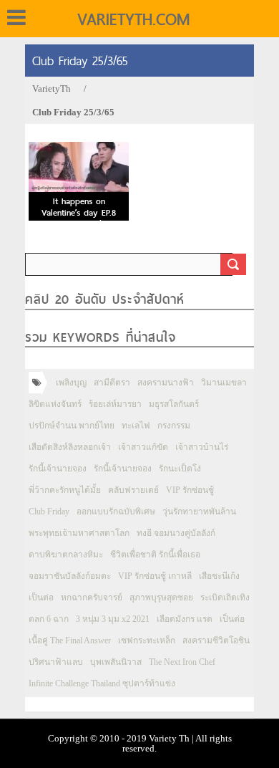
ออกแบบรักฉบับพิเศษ (116, 512)
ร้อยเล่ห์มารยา (115, 404)
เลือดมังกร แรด (184, 619)
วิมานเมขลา (224, 383)
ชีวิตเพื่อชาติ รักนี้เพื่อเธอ (155, 554)
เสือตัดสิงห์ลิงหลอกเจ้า (70, 447)
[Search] (233, 264)
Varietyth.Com (133, 19)
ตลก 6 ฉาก (49, 619)
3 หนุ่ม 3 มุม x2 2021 (113, 619)
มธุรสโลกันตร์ (174, 404)
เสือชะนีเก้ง (219, 576)
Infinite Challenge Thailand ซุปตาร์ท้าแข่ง (102, 683)
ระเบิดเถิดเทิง (225, 597)
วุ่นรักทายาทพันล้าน (199, 512)
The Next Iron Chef (182, 662)
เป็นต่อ (41, 597)
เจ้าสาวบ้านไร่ (201, 447)
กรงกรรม (173, 426)
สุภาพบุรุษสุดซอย (161, 597)
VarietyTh (51, 88)
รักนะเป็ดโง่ (180, 469)
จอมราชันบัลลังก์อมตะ (70, 576)
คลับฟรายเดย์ (133, 490)
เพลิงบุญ (71, 383)
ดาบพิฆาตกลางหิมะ (66, 554)
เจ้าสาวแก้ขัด (143, 447)
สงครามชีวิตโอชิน (216, 640)
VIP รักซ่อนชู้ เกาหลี (155, 576)
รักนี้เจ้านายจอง (58, 469)
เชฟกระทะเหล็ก (146, 640)
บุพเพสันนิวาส (116, 662)
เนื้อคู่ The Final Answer (70, 640)
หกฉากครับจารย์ (91, 597)
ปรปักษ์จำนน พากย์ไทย (71, 426)
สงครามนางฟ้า (165, 383)
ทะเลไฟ (136, 426)
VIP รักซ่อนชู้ (190, 490)
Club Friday (49, 512)
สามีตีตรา (112, 383)
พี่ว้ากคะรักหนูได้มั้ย (65, 490)
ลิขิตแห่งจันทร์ (55, 404)
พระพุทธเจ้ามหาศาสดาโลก (79, 533)
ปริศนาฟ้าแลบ (56, 662)
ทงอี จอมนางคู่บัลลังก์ (176, 533)
